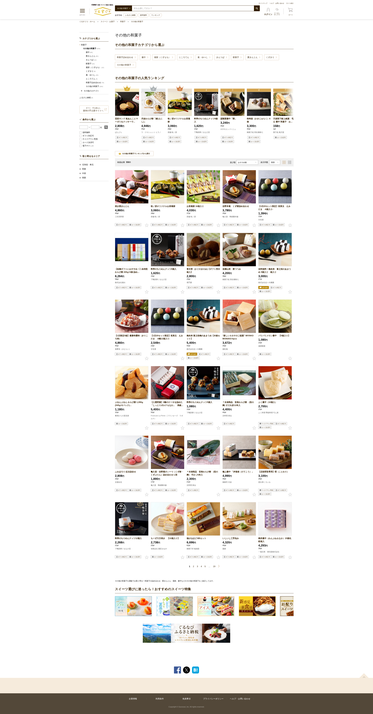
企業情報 (133, 699)
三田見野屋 (119, 217)
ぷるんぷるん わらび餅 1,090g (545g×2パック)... (129, 403)
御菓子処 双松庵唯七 (255, 132)
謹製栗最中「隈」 (228, 118)
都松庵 (225, 349)
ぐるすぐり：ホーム (87, 22)
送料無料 (143, 15)
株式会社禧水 (120, 283)
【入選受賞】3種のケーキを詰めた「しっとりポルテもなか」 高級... (167, 403)
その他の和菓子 (137, 22)
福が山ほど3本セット (196, 538)
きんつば (91, 60)
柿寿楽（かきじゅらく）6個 (258, 120)
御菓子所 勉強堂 (193, 549)
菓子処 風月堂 (278, 132)
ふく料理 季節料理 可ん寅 (268, 413)
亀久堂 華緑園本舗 (230, 217)
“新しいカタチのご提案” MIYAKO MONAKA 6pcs (238, 337)
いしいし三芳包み (230, 538)
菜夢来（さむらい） (123, 349)
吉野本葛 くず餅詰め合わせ (235, 206)
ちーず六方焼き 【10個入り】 (165, 538)
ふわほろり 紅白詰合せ (125, 472)
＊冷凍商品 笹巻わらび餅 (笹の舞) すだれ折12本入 (238, 403)
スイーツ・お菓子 (108, 22)
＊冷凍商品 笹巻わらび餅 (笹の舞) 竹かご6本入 (202, 473)
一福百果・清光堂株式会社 (268, 552)
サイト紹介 (290, 3)
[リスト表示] (289, 162)
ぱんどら (118, 132)
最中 (89, 52)
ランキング (155, 15)
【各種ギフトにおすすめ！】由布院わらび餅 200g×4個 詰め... (131, 270)
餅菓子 (90, 64)
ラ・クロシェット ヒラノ (151, 132)
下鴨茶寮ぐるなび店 (202, 132)
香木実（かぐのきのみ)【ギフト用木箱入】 (203, 270)
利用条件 (160, 699)
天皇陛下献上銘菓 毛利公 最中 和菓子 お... (284, 120)
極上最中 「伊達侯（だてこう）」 (238, 472)
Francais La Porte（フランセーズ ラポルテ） (167, 417)
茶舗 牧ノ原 (172, 132)
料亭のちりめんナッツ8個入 (206, 120)
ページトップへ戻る (364, 675)
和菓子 (122, 22)
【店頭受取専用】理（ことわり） (273, 472)
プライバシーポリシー (213, 699)
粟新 (224, 549)
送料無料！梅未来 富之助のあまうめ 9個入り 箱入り (274, 270)
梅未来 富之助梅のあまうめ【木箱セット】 (203, 337)
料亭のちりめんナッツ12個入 (128, 538)
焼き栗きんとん (122, 206)
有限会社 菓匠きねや (159, 549)
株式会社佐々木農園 (266, 283)
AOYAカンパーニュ (228, 129)
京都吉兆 (118, 482)
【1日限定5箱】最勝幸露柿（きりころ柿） (131, 337)
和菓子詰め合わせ (95, 82)
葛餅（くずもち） (95, 67)
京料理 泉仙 (227, 416)
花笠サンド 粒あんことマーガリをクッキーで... (126, 120)
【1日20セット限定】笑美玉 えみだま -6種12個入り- (167, 337)
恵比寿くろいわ (264, 482)
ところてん (91, 79)
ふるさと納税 (130, 15)
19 (214, 566)
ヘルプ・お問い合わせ (277, 3)
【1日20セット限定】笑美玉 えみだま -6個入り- (274, 207)
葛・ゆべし (92, 75)
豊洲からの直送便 (122, 416)
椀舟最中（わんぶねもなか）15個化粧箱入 (274, 539)
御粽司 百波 (227, 482)
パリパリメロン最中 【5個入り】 (274, 335)
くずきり (91, 71)
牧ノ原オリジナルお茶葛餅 (179, 120)
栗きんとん (92, 56)
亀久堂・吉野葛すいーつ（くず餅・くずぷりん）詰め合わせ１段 (167, 473)
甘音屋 (261, 220)
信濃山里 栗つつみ (231, 269)
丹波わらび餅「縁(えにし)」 (151, 120)
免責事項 (186, 699)
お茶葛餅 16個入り (199, 206)
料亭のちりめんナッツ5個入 (199, 402)
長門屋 (189, 283)
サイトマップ (263, 3)
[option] (127, 114)
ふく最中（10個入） (267, 402)
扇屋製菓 (261, 346)
